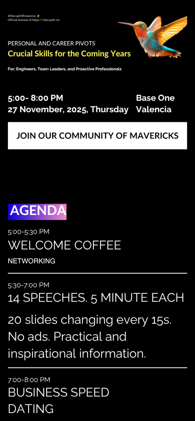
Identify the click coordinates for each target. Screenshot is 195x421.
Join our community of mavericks (97, 135)
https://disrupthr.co (46, 19)
